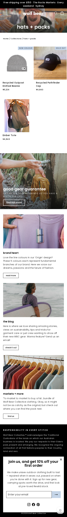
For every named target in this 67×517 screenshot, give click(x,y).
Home (6, 38)
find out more (14, 202)
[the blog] (33, 300)
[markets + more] (33, 372)
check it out (11, 347)
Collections (16, 38)
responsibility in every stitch (25, 430)
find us (11, 416)
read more (11, 275)
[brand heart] (33, 231)
